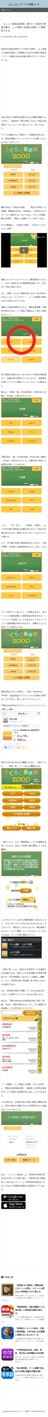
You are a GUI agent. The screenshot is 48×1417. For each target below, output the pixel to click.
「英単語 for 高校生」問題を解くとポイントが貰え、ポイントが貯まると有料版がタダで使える (30, 1288)
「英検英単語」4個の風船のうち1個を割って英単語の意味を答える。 (30, 1310)
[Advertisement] (24, 89)
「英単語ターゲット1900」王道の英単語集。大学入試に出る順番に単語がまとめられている (30, 1331)
